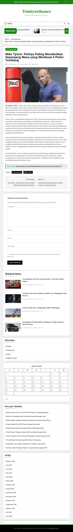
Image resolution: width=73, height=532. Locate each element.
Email (9, 238)
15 (52, 382)
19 (24, 386)
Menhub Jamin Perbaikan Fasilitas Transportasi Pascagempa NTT (26, 448)
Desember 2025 (11, 492)
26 (24, 389)
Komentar (11, 206)
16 (61, 382)
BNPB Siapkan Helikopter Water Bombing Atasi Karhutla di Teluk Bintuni (36, 2)
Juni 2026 (9, 469)
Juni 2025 (9, 516)
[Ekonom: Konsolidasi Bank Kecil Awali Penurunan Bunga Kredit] (31, 31)
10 (6, 382)
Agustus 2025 (10, 508)
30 (61, 389)
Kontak (8, 354)
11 (15, 382)
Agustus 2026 (10, 461)
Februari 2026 (10, 485)
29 (52, 389)
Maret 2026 (9, 481)
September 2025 (11, 504)
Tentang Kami (10, 350)
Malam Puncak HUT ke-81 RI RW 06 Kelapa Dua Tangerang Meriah (27, 412)
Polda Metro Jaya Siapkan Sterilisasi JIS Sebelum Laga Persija (25, 444)
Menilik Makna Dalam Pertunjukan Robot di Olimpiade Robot (25, 428)
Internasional (11, 49)
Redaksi (8, 346)
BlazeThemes (54, 528)
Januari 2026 (10, 489)
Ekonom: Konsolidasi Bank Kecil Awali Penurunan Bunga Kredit (25, 416)
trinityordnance (36, 11)
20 (34, 386)
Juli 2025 (9, 512)
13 (34, 382)
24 (6, 389)
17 (6, 386)
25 (15, 389)
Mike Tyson (28, 172)
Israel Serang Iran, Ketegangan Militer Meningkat (41, 308)
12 (24, 382)
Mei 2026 (9, 473)
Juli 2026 (9, 465)
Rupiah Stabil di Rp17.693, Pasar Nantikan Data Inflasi (23, 424)
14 (43, 382)
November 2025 (11, 496)
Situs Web (10, 246)
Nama (9, 230)
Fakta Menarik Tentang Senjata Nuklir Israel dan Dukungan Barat (26, 432)
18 (15, 386)
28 (43, 389)
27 (34, 389)
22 (52, 386)
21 (43, 386)
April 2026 (9, 477)
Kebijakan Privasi (11, 358)
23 (61, 386)
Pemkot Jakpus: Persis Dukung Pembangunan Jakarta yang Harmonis (28, 436)
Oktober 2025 (10, 500)
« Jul (6, 399)
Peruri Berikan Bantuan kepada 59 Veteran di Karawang (23, 440)
